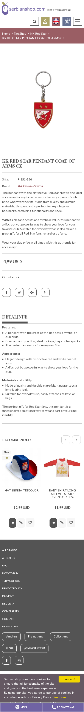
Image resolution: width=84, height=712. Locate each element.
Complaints (10, 611)
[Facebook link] (6, 660)
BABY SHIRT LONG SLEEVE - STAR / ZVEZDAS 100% (62, 494)
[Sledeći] (76, 439)
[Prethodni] (65, 439)
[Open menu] (77, 21)
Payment (8, 596)
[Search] (34, 21)
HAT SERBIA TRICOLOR (22, 490)
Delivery (8, 603)
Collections (61, 636)
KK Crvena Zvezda (30, 186)
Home (6, 33)
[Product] (21, 467)
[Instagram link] (19, 660)
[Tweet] (19, 292)
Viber (24, 707)
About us (8, 558)
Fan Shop (20, 33)
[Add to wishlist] (30, 522)
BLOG (9, 648)
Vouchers (11, 636)
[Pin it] (45, 292)
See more (59, 697)
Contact (8, 618)
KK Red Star (38, 33)
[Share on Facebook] (6, 292)
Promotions (35, 636)
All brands (9, 550)
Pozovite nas (65, 707)
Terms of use (11, 580)
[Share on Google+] (32, 292)
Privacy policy (12, 588)
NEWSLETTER (10, 626)
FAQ (4, 565)
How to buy (10, 573)
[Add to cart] (12, 523)
